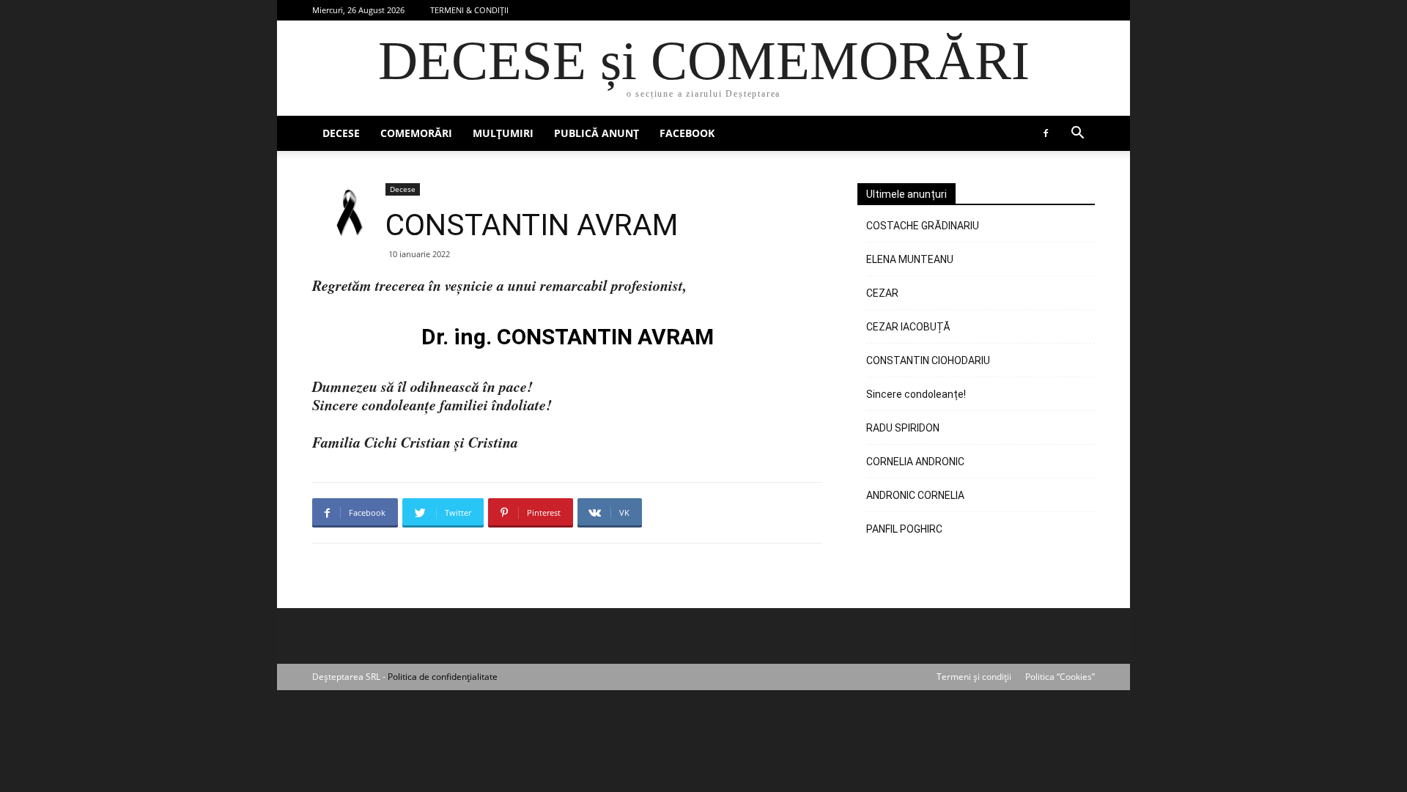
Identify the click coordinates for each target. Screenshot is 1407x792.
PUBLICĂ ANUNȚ (596, 133)
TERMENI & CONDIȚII (469, 9)
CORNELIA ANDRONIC (915, 461)
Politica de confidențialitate (443, 676)
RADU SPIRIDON (902, 428)
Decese (341, 133)
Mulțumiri (503, 133)
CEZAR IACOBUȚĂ (908, 327)
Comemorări (416, 133)
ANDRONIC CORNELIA (915, 495)
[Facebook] (1046, 133)
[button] (1077, 134)
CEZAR (882, 293)
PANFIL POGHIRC (904, 529)
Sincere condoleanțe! (916, 394)
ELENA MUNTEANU (909, 259)
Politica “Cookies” (1060, 676)
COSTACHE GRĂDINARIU (922, 226)
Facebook (687, 133)
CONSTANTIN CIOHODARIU (928, 360)
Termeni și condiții (974, 676)
